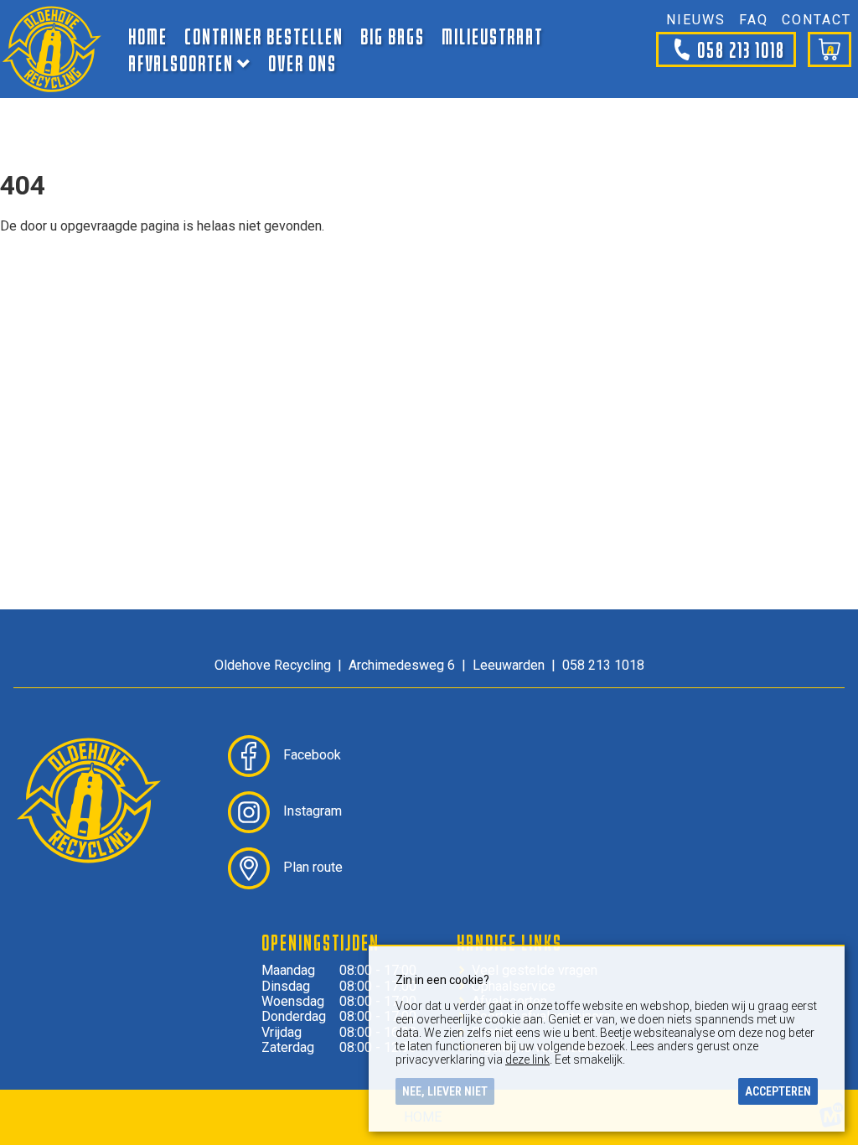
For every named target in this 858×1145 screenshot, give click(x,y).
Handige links (509, 942)
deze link (527, 1059)
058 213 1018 (741, 49)
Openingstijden (320, 942)
